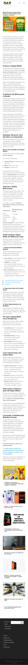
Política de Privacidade (9, 642)
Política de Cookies (8, 640)
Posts (5, 644)
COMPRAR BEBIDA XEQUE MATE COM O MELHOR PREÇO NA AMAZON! (14, 282)
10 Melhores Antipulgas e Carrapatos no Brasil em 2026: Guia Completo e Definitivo (13, 484)
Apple (6, 624)
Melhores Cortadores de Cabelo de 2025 (13, 599)
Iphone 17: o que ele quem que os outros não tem (13, 506)
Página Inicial (7, 638)
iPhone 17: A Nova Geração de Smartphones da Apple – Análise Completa (13, 576)
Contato (5, 635)
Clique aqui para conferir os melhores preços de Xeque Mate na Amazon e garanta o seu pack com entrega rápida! (13, 451)
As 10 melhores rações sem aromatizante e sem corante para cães (13, 530)
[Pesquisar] (22, 622)
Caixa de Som (8, 626)
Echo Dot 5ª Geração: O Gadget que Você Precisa (14, 553)
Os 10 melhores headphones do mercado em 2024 (12, 607)
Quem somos (7, 647)
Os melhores (8, 628)
